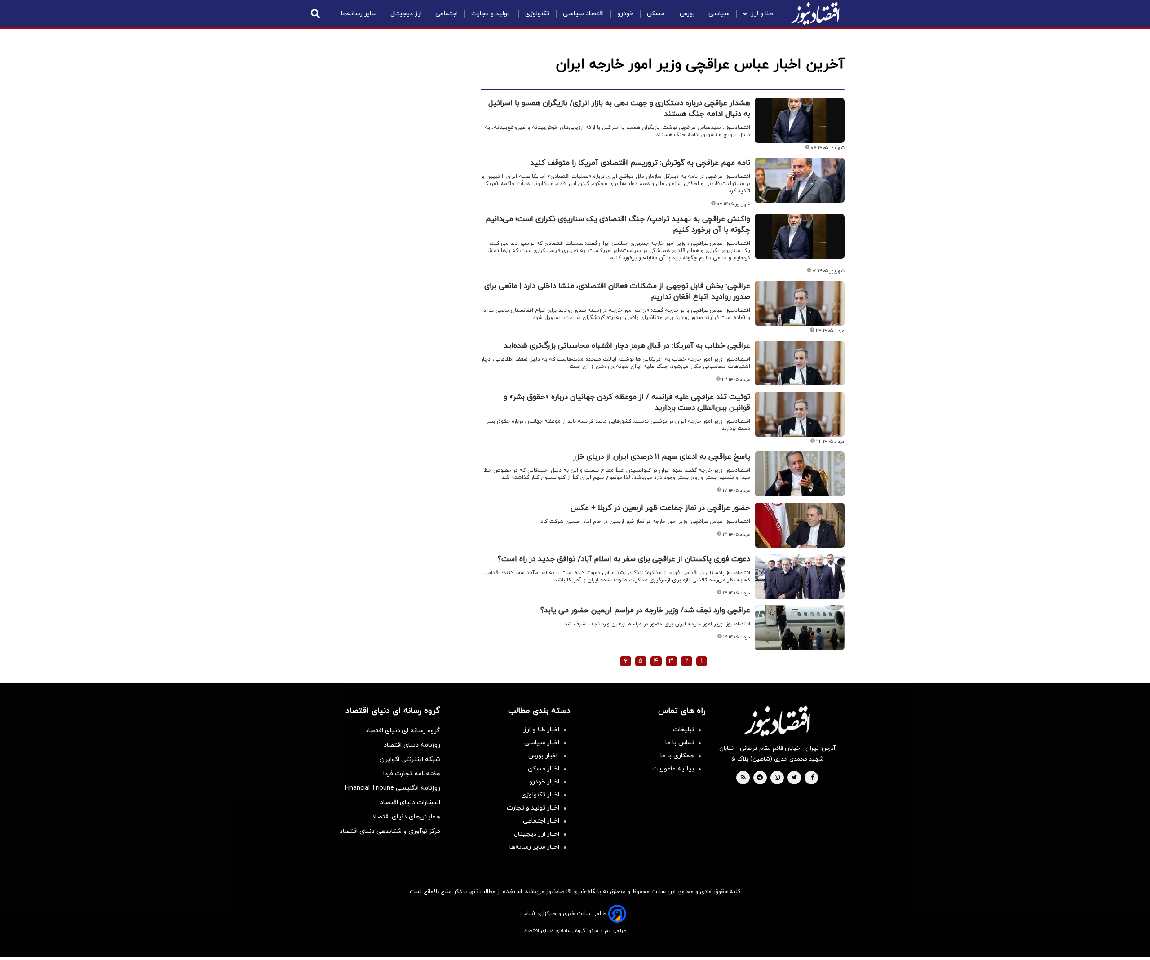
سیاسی (719, 13)
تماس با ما (679, 743)
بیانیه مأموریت (673, 769)
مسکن (656, 13)
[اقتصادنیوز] (777, 721)
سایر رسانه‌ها (359, 13)
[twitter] (794, 778)
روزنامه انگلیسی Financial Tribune (392, 788)
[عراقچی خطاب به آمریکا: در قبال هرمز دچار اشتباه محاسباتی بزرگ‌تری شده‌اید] (800, 363)
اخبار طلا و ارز (541, 730)
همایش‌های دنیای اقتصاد (406, 817)
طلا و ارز (762, 13)
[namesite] (815, 13)
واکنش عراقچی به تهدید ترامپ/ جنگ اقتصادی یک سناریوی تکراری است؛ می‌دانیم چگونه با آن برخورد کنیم (618, 224)
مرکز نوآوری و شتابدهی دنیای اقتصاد (390, 831)
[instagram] (777, 778)
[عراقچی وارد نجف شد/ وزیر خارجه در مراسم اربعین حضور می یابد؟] (800, 627)
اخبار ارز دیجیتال (536, 834)
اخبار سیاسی (541, 743)
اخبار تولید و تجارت (533, 808)
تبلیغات (683, 730)
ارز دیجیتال (406, 13)
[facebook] (812, 778)
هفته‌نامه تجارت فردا (411, 774)
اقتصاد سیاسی (583, 13)
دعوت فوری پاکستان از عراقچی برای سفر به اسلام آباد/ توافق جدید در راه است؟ (624, 559)
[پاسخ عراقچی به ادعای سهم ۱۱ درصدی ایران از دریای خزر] (800, 473)
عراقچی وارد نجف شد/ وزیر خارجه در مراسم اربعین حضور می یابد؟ (645, 610)
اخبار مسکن (543, 769)
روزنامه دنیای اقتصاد (412, 745)
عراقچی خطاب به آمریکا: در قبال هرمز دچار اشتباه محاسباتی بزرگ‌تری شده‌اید (627, 346)
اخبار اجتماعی (541, 821)
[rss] (743, 778)
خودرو (625, 13)
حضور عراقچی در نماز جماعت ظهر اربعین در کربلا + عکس (660, 508)
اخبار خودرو (544, 782)
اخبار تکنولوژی (540, 795)
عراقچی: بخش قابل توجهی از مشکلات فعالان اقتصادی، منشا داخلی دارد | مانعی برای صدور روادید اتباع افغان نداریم (617, 291)
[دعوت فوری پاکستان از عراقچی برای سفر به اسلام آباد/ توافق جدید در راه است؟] (800, 576)
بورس (687, 13)
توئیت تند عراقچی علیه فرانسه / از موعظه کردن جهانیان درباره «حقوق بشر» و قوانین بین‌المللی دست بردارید (627, 402)
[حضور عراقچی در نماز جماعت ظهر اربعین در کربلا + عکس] (800, 525)
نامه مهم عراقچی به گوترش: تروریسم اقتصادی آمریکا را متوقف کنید (640, 163)
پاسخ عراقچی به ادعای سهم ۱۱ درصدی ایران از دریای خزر (661, 456)
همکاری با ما (677, 756)
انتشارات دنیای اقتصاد (410, 802)
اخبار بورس (543, 756)
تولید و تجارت (491, 13)
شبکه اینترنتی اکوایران (410, 759)
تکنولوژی (537, 13)
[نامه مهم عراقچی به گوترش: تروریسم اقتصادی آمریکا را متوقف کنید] (800, 180)
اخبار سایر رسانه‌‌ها (534, 847)
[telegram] (760, 778)
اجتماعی (446, 13)
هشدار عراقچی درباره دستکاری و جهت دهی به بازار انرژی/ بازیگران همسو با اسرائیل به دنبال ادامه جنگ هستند (619, 108)
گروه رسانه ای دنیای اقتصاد (402, 730)
